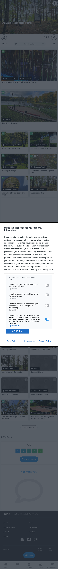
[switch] (47, 285)
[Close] (52, 228)
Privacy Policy (45, 341)
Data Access (29, 341)
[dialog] (29, 284)
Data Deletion (13, 341)
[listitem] (29, 278)
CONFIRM (17, 331)
